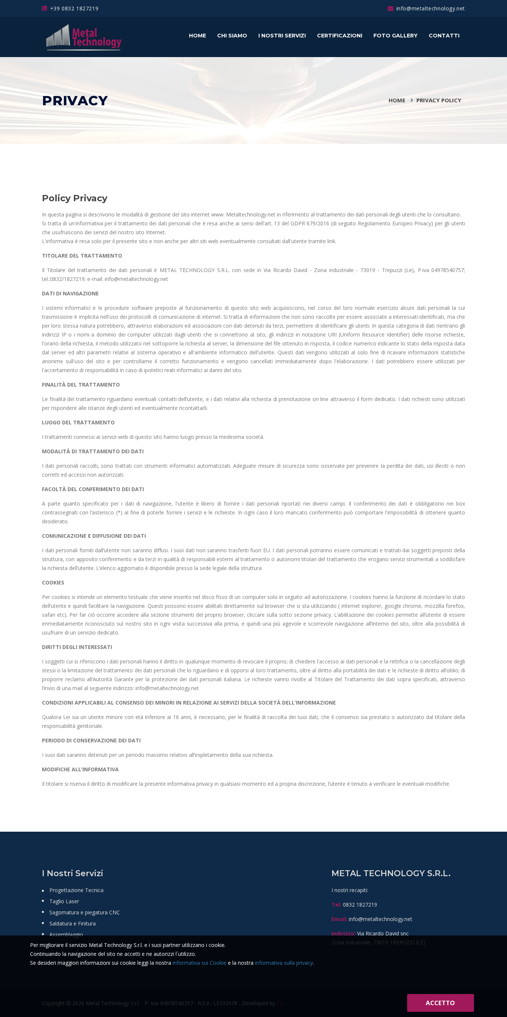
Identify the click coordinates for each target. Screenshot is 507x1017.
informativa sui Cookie (199, 962)
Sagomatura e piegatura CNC (84, 912)
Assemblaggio (66, 934)
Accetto (440, 1002)
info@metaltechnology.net (430, 8)
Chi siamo (232, 35)
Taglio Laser (64, 901)
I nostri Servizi (282, 35)
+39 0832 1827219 (74, 8)
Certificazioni (339, 35)
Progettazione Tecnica (76, 890)
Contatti (444, 35)
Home (197, 35)
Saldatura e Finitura (72, 923)
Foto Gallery (395, 35)
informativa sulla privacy (284, 962)
